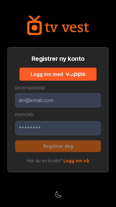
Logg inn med (47, 74)
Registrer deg (58, 146)
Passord (24, 114)
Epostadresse (30, 88)
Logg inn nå (76, 160)
